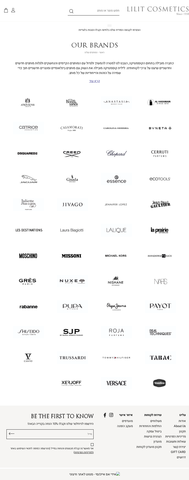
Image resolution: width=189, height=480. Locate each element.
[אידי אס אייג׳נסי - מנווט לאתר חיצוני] (94, 474)
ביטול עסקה (154, 431)
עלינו (182, 415)
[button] (6, 10)
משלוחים (156, 421)
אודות (182, 421)
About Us (180, 426)
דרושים (181, 457)
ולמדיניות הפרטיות (84, 452)
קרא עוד (94, 81)
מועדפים (127, 421)
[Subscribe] (11, 433)
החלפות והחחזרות (150, 426)
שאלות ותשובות (176, 442)
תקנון (182, 431)
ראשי (101, 52)
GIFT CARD (178, 452)
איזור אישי (126, 415)
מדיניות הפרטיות (175, 436)
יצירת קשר (179, 447)
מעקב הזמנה (125, 426)
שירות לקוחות (153, 415)
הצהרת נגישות (153, 436)
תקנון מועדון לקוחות (149, 447)
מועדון (158, 442)
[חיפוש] (71, 12)
